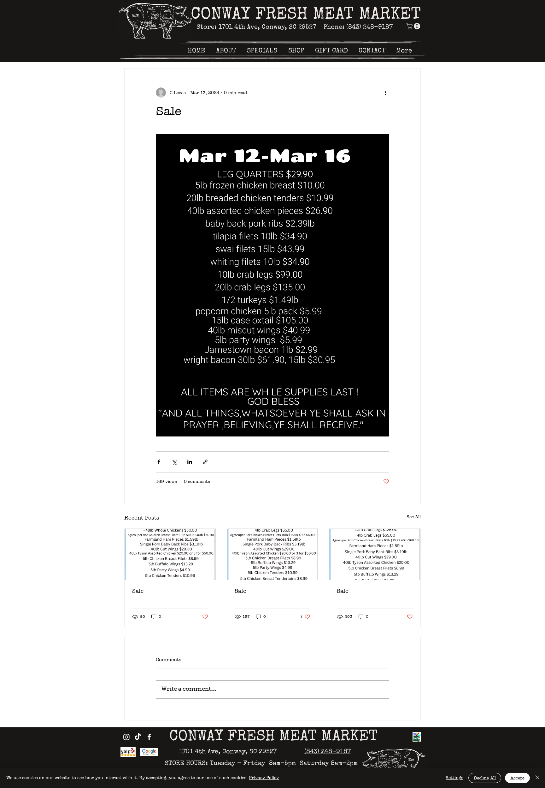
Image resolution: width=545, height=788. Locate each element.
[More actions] (385, 92)
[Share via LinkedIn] (190, 462)
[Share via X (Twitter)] (174, 462)
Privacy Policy (264, 777)
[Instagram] (126, 737)
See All (414, 517)
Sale (138, 590)
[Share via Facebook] (159, 462)
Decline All (485, 778)
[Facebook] (149, 737)
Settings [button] (454, 777)
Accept (517, 778)
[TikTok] (138, 737)
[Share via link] (205, 462)
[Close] (537, 778)
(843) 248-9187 (327, 752)
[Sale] (170, 554)
